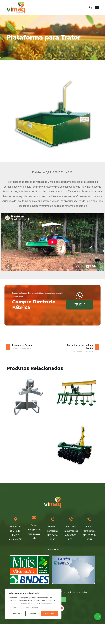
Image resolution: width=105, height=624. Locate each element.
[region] (33, 604)
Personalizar (17, 613)
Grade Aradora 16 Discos (73, 455)
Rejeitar (33, 613)
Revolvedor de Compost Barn (71, 407)
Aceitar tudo (49, 613)
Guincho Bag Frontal (28, 409)
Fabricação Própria (22, 413)
